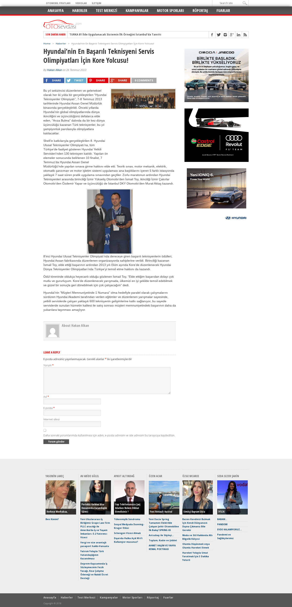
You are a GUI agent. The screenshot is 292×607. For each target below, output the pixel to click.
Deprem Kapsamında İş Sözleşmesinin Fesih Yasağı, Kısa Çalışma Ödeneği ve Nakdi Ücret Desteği (94, 571)
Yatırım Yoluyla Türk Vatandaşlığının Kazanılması (92, 555)
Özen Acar (155, 476)
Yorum (48, 365)
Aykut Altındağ (124, 476)
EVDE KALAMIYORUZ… (229, 529)
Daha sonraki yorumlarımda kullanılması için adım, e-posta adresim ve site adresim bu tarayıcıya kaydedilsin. (109, 435)
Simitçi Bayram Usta (194, 511)
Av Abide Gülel (89, 476)
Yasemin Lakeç (55, 476)
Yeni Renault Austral (161, 511)
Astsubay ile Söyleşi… (161, 535)
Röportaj (200, 10)
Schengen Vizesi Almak (127, 533)
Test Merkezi (106, 10)
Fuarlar (223, 10)
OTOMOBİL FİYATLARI (58, 3)
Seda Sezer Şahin (228, 476)
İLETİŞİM (96, 3)
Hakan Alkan (54, 70)
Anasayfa (56, 10)
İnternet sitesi (51, 419)
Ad (46, 397)
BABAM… (222, 519)
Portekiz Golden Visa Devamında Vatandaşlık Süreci (94, 508)
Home (46, 43)
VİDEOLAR (81, 3)
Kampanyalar (137, 10)
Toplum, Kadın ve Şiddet (163, 540)
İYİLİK (221, 511)
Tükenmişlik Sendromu (127, 519)
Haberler (79, 10)
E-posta (49, 408)
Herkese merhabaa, (57, 511)
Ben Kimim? (52, 519)
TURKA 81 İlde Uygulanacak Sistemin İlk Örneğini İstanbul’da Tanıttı (115, 34)
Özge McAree (190, 476)
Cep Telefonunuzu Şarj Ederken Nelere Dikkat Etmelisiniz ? (127, 508)
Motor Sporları (170, 10)
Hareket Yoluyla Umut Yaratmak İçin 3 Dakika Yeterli (195, 556)
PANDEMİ (222, 524)
